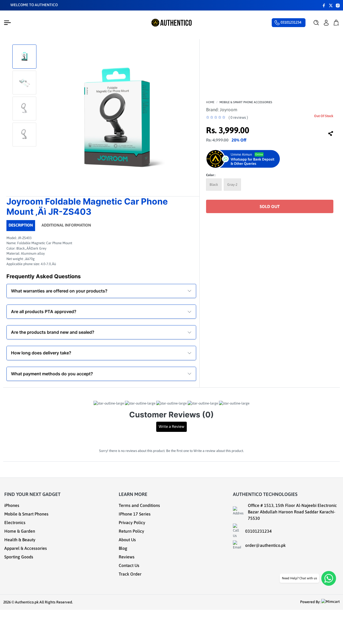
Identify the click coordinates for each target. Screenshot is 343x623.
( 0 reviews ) (238, 117)
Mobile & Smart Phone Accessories (245, 102)
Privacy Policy (132, 522)
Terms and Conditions (139, 505)
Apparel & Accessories (25, 548)
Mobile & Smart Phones (26, 513)
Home (210, 102)
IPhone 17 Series (135, 513)
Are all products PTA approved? (43, 311)
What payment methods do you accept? (52, 373)
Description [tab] (21, 225)
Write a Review (171, 426)
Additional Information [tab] (66, 225)
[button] (316, 22)
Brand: (221, 109)
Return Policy (131, 531)
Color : (210, 175)
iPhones (11, 505)
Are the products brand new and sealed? (52, 332)
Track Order (130, 574)
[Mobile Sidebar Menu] (8, 22)
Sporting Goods (18, 556)
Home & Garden (19, 531)
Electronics (14, 522)
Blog (123, 548)
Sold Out (270, 206)
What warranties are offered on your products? (59, 291)
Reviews (127, 556)
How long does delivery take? (41, 352)
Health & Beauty (19, 539)
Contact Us (129, 565)
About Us (127, 539)
